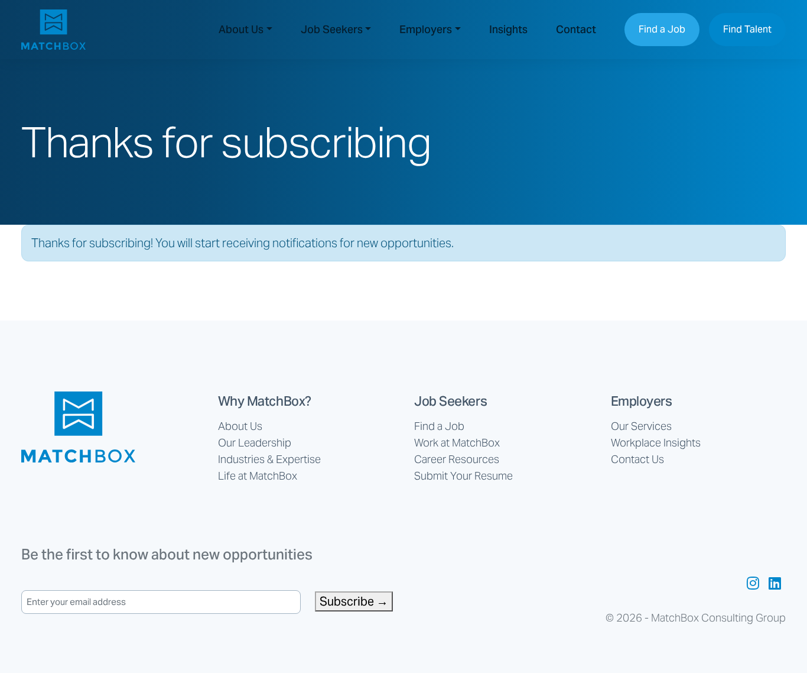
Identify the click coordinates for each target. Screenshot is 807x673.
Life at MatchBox (257, 476)
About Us (241, 29)
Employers (425, 29)
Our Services (641, 426)
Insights (508, 29)
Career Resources (456, 459)
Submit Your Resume (463, 476)
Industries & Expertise (269, 459)
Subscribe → (354, 601)
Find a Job (662, 29)
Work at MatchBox (457, 442)
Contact (576, 29)
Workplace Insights (656, 442)
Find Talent (747, 29)
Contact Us (637, 459)
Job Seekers (332, 29)
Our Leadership (254, 442)
